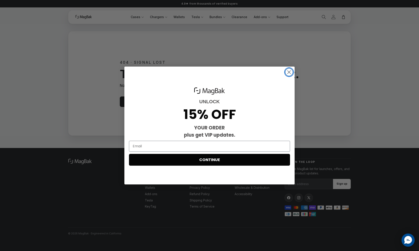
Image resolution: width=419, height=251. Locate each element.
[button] (408, 240)
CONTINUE (209, 159)
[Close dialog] (289, 72)
